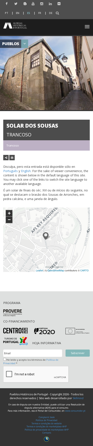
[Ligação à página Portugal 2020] (44, 331)
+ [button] (9, 213)
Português (10, 171)
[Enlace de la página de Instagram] (40, 3)
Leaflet (39, 270)
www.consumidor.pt (75, 410)
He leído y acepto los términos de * (30, 361)
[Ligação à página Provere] (12, 313)
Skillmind (78, 398)
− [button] (9, 219)
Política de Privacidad (46, 420)
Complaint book (46, 417)
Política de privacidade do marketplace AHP (47, 429)
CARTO (84, 270)
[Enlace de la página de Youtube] (32, 3)
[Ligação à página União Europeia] (77, 331)
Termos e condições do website (47, 423)
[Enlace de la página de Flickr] (58, 3)
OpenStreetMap (55, 270)
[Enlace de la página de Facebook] (6, 3)
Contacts (46, 432)
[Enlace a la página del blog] (23, 3)
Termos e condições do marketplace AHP (47, 426)
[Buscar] (57, 13)
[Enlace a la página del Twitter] (14, 3)
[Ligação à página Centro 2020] (15, 330)
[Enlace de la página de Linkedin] (49, 3)
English (26, 171)
